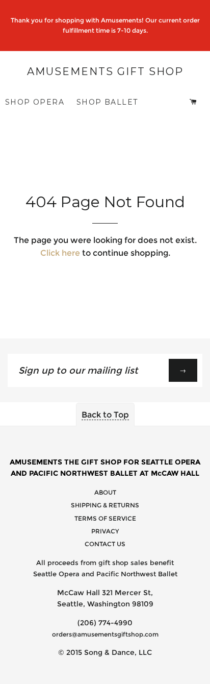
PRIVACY (105, 531)
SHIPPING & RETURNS (105, 505)
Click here (60, 253)
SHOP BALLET (107, 102)
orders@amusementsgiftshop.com (105, 634)
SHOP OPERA (34, 102)
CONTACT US (105, 544)
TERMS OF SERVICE (105, 518)
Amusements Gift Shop (105, 71)
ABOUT (105, 492)
